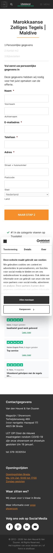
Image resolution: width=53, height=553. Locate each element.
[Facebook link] (9, 526)
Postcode (9, 177)
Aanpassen (25, 309)
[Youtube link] (35, 526)
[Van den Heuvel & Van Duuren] (4, 4)
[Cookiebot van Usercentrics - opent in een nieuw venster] (37, 241)
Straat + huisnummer (15, 165)
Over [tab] (43, 249)
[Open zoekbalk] (11, 4)
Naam (9, 90)
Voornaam (10, 104)
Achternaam (11, 116)
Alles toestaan (26, 300)
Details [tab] (27, 249)
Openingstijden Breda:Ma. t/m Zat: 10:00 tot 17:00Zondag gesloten (21, 478)
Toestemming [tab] (10, 249)
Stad (7, 189)
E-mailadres (13, 122)
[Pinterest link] (17, 526)
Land (7, 199)
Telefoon (11, 137)
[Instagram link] (26, 526)
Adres (9, 152)
